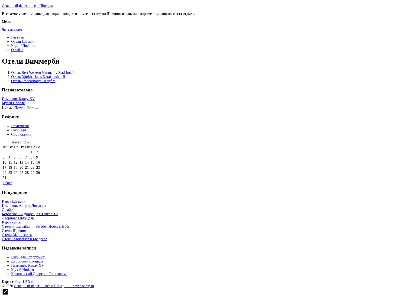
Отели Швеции (23, 41)
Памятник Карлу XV (18, 99)
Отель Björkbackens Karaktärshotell (38, 77)
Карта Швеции (23, 46)
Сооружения (21, 134)
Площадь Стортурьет (28, 257)
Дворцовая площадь (27, 261)
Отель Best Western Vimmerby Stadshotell (42, 72)
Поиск (7, 107)
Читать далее (12, 29)
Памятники (20, 126)
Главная (17, 37)
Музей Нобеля (13, 103)
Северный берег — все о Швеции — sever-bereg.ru (54, 286)
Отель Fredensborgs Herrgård (33, 81)
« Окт (7, 183)
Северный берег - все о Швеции (27, 6)
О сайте (17, 50)
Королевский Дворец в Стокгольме (39, 274)
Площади (18, 130)
